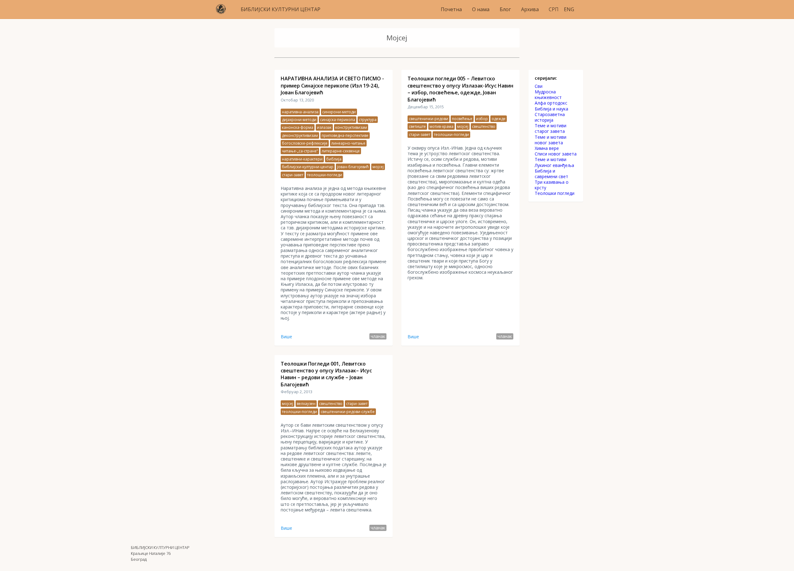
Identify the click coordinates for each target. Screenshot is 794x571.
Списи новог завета (556, 154)
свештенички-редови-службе (348, 411)
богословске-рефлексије (305, 143)
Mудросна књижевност (548, 94)
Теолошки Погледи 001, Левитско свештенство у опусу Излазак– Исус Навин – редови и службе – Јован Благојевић (326, 374)
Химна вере (547, 148)
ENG (569, 9)
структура (368, 119)
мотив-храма (441, 126)
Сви (538, 86)
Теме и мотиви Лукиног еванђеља (554, 162)
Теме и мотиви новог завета (550, 140)
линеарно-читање (348, 143)
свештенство (483, 126)
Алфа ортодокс (551, 103)
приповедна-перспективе (345, 135)
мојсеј (378, 166)
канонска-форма (297, 127)
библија (333, 159)
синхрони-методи (339, 112)
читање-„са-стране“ (300, 151)
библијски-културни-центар (307, 166)
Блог (505, 9)
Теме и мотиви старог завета (550, 128)
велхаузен (306, 403)
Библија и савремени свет (551, 173)
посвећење (462, 118)
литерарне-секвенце (341, 151)
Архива (530, 9)
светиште (417, 126)
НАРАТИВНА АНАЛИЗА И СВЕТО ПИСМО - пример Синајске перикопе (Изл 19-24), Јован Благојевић (332, 85)
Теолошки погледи (554, 193)
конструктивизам (351, 127)
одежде (499, 118)
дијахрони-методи (299, 119)
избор (482, 118)
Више (286, 336)
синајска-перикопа (337, 119)
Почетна (451, 9)
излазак (324, 127)
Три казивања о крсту (552, 185)
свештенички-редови (428, 118)
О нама (480, 9)
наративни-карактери (302, 159)
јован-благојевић (353, 166)
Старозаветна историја (550, 117)
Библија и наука (551, 109)
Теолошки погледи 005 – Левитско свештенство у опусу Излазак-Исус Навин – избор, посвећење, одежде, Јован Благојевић (460, 89)
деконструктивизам (300, 135)
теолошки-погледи (324, 175)
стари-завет (292, 175)
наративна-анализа (300, 112)
